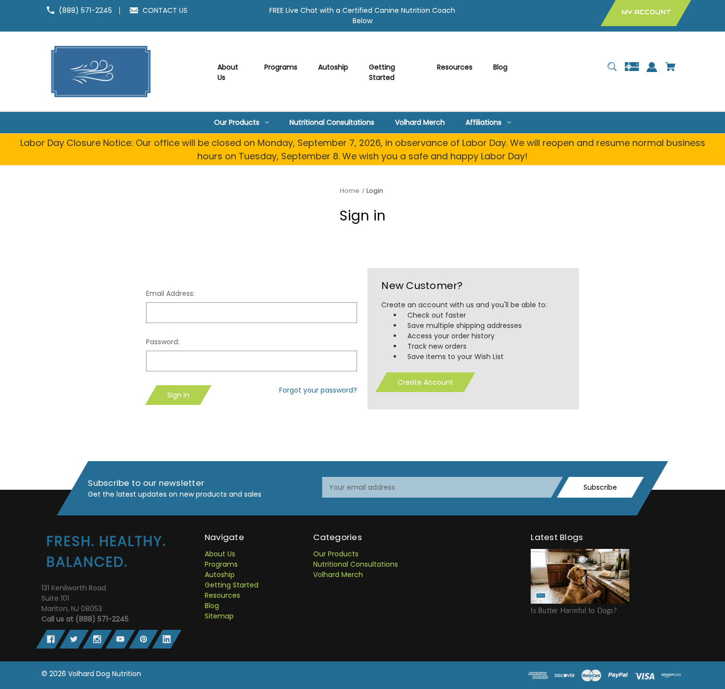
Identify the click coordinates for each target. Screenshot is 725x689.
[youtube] (120, 639)
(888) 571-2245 (85, 10)
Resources (222, 595)
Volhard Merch (338, 575)
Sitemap (219, 616)
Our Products (336, 554)
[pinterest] (143, 639)
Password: (163, 342)
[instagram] (97, 639)
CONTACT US (165, 10)
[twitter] (74, 639)
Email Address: (170, 293)
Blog (212, 606)
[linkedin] (167, 639)
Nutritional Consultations (355, 564)
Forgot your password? (318, 390)
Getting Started (231, 585)
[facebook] (51, 639)
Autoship (220, 575)
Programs (221, 564)
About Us (220, 554)
